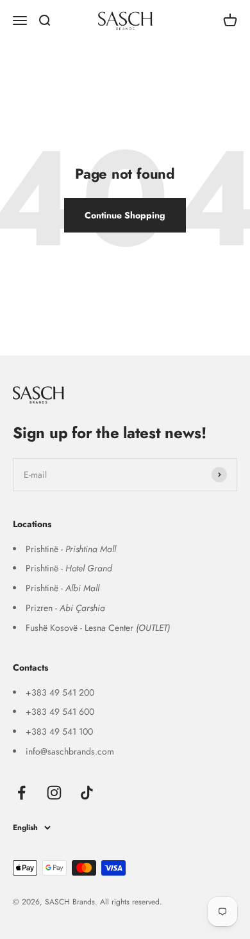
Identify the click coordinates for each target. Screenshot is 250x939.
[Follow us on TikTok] (87, 792)
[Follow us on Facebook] (21, 792)
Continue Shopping (125, 215)
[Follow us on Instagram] (54, 792)
